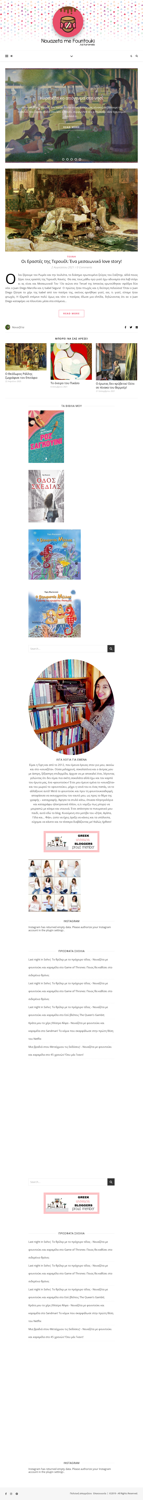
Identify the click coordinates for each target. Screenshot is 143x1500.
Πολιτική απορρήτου (81, 1493)
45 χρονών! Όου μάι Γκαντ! (67, 1054)
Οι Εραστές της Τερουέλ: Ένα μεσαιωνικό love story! (71, 261)
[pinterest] (17, 1493)
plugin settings (55, 930)
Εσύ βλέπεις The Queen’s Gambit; (84, 1015)
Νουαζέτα (18, 327)
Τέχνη (71, 256)
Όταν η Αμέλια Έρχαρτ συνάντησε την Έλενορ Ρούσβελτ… (71, 98)
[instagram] (11, 1493)
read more (71, 130)
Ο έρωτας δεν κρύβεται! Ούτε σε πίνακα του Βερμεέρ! (115, 385)
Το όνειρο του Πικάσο (65, 383)
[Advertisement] (71, 1118)
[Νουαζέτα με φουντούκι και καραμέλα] (71, 25)
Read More (71, 313)
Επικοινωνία (99, 1493)
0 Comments (84, 267)
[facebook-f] (6, 1493)
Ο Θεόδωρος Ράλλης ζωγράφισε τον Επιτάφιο (21, 376)
